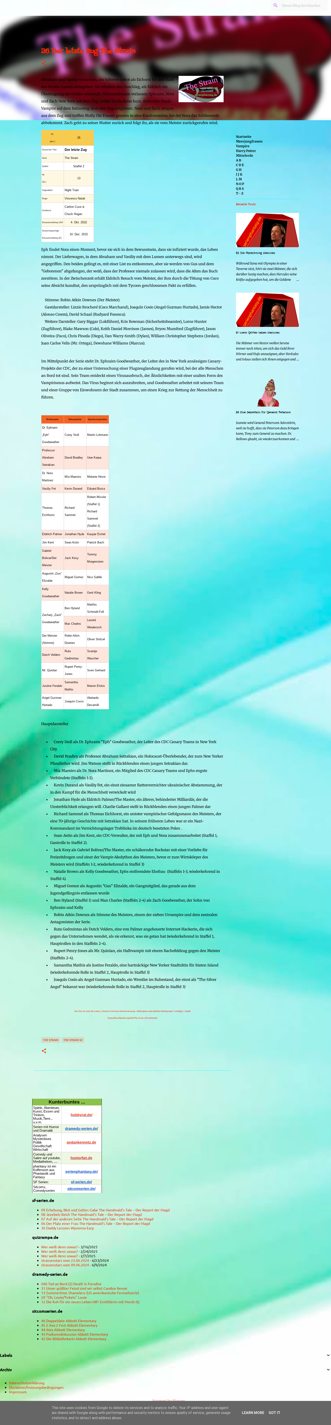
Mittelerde (244, 156)
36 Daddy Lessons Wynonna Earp (67, 1228)
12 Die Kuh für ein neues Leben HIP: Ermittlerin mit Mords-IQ (90, 1301)
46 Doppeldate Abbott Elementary (68, 1320)
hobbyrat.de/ (81, 1115)
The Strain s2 (72, 1040)
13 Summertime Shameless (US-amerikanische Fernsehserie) (90, 1292)
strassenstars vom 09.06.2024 (65, 1264)
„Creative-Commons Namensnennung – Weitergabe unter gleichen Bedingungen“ (137, 1011)
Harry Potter (246, 151)
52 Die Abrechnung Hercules (255, 253)
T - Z (239, 193)
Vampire (242, 146)
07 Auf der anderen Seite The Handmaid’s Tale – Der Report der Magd (97, 1219)
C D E (240, 165)
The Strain (50, 1040)
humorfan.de (81, 1158)
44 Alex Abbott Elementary (63, 1329)
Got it (274, 1413)
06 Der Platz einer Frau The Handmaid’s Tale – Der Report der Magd (95, 1223)
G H (239, 170)
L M (239, 179)
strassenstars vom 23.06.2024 (65, 1260)
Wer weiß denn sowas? (59, 1246)
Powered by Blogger (168, 1400)
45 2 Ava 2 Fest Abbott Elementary (69, 1325)
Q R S (240, 189)
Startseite (244, 137)
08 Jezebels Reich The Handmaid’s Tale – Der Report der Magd (91, 1214)
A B (238, 160)
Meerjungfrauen (249, 141)
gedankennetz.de (81, 1142)
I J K (239, 174)
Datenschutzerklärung (26, 1382)
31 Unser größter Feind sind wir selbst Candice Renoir (84, 1288)
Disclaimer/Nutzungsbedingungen (36, 1387)
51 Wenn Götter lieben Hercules (257, 333)
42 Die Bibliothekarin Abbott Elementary (73, 1338)
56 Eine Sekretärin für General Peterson (263, 412)
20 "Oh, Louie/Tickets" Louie (64, 1297)
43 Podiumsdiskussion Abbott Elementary (74, 1334)
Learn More (253, 1413)
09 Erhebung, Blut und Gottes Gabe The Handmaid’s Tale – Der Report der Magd (105, 1210)
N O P (240, 184)
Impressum (18, 1391)
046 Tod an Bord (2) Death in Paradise (71, 1283)
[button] (44, 64)
